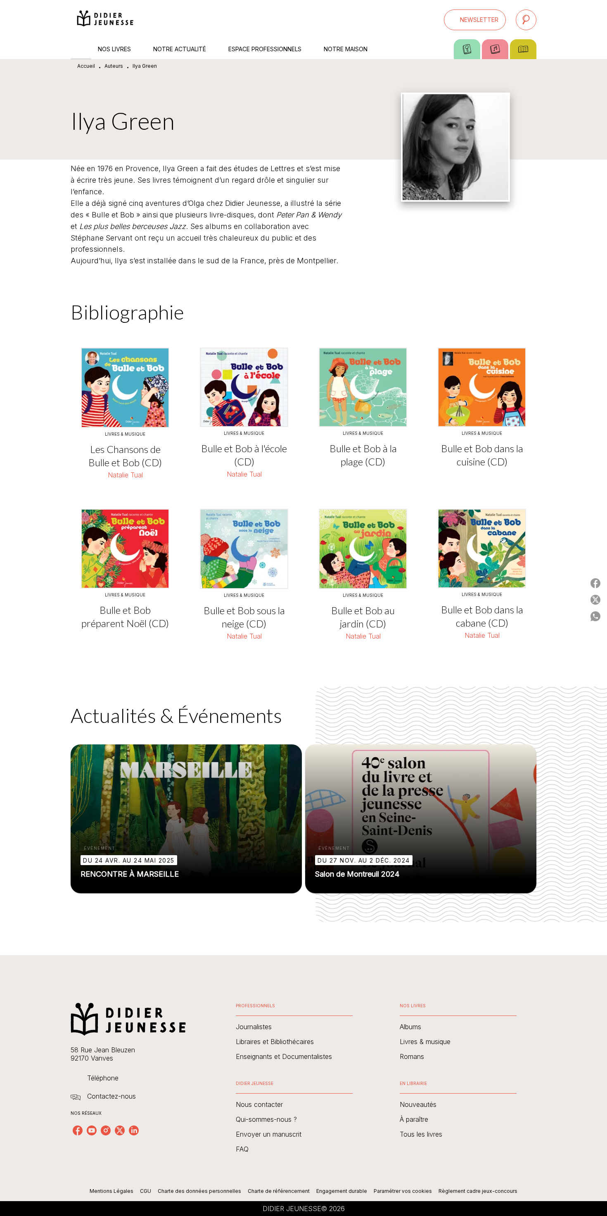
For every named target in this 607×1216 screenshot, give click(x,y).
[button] (475, 20)
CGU (145, 1191)
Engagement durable (341, 1191)
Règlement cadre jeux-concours (478, 1191)
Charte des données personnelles (199, 1191)
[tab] (81, 49)
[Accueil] (105, 19)
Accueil (86, 66)
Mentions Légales (111, 1191)
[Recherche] (526, 20)
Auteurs (113, 66)
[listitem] (78, 1130)
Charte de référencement (279, 1191)
